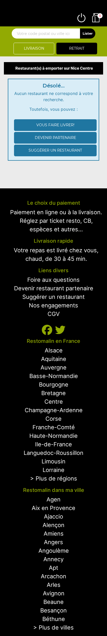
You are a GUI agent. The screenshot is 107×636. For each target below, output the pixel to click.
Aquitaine (53, 359)
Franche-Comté (53, 427)
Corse (53, 418)
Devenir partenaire (55, 137)
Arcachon (53, 576)
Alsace (54, 350)
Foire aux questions (53, 279)
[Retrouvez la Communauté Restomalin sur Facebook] (48, 330)
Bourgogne (53, 384)
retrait (76, 48)
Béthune (53, 619)
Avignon (53, 593)
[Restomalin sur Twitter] (60, 330)
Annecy (53, 559)
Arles (54, 584)
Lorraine (53, 470)
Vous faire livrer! (55, 125)
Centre (53, 401)
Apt (53, 567)
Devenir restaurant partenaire (53, 288)
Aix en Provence (53, 508)
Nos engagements (53, 305)
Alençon (53, 525)
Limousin (53, 461)
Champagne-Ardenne (54, 410)
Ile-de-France (53, 444)
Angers (53, 542)
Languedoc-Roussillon (53, 452)
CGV (54, 313)
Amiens (54, 533)
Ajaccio (53, 516)
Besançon (53, 610)
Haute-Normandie (53, 435)
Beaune (53, 601)
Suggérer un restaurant (55, 150)
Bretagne (53, 393)
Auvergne (53, 367)
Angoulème (53, 550)
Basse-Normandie (53, 376)
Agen (53, 499)
